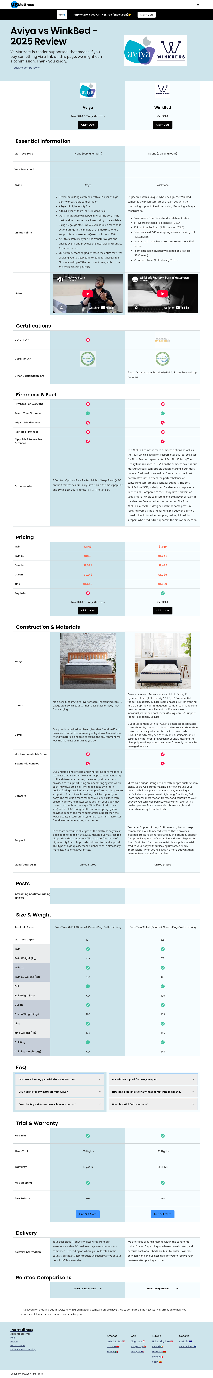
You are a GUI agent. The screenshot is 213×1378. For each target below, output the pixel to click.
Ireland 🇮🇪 (157, 1346)
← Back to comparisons (25, 67)
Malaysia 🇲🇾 (137, 1351)
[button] (198, 4)
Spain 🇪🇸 (157, 1361)
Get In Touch (17, 1345)
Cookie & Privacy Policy (23, 1349)
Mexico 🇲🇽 (112, 1351)
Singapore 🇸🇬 (138, 1341)
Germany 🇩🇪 (159, 1351)
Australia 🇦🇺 (185, 1341)
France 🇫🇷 (157, 1356)
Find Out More (87, 1214)
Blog (12, 1337)
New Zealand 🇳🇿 (187, 1346)
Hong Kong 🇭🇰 (138, 1346)
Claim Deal (146, 14)
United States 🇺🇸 (116, 1341)
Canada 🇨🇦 (113, 1346)
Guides (14, 1341)
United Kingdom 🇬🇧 (162, 1341)
